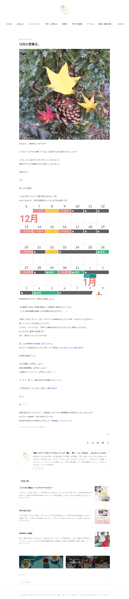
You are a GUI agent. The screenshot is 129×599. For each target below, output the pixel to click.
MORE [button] (119, 24)
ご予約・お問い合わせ (48, 388)
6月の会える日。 (26, 510)
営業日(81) (42, 427)
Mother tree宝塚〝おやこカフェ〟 (40, 343)
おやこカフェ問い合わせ (73, 347)
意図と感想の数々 (106, 24)
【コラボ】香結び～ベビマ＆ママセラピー (36, 487)
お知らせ (20, 24)
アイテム (90, 24)
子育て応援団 (77, 24)
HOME (9, 24)
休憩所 (64, 24)
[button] (9, 24)
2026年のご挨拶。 (26, 533)
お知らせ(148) (34, 427)
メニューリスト (34, 24)
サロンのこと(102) (24, 427)
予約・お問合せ (51, 24)
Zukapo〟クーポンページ (62, 420)
